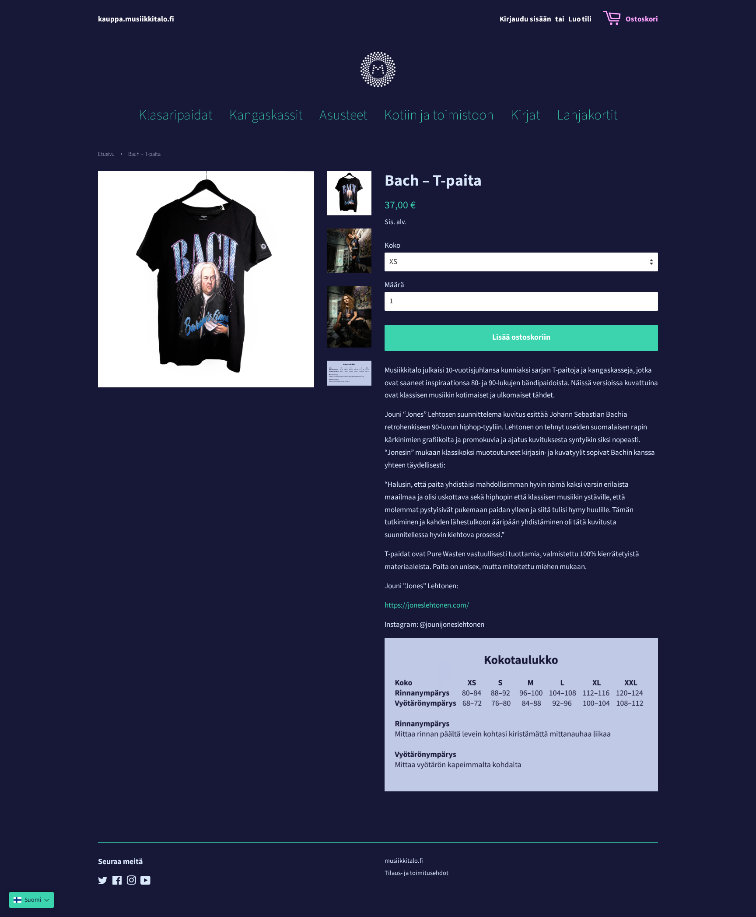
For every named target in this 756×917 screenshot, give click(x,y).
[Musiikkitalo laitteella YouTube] (145, 882)
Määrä (394, 285)
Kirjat (525, 115)
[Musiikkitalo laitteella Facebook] (117, 882)
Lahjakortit (587, 115)
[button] (31, 900)
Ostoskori (642, 19)
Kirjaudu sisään (525, 19)
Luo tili (580, 19)
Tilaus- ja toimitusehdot (416, 873)
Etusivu (106, 154)
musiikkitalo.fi (404, 860)
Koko (392, 245)
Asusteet (343, 115)
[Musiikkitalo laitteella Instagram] (131, 882)
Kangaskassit (266, 115)
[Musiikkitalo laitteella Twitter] (103, 882)
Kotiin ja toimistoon (439, 115)
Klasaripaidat (176, 115)
